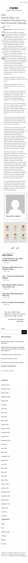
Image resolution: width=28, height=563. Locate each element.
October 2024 (5, 436)
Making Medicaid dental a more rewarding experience (12, 342)
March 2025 (4, 420)
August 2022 (4, 508)
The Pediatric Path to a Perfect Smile (11, 354)
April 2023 (4, 476)
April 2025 (4, 416)
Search (3, 328)
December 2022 (5, 492)
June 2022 (4, 515)
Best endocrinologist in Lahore (9, 358)
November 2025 (5, 389)
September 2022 (5, 504)
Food (2, 528)
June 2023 (4, 468)
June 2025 (4, 408)
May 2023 (4, 472)
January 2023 (5, 488)
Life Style (3, 536)
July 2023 (4, 464)
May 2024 (4, 448)
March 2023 (4, 480)
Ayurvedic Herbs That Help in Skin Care (12, 294)
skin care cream (9, 253)
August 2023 (4, 460)
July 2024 (4, 444)
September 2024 (5, 440)
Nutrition (3, 540)
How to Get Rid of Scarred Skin (13, 302)
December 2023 (5, 456)
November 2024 (5, 432)
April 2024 (4, 452)
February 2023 (5, 484)
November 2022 (5, 496)
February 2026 (5, 385)
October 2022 (5, 500)
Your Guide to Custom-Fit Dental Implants (12, 362)
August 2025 (4, 400)
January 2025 (5, 424)
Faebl (14, 8)
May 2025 (4, 412)
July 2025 (4, 404)
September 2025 (5, 397)
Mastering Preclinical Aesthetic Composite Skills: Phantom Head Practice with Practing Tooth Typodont (13, 348)
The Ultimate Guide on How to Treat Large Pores (13, 286)
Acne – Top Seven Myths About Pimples (13, 277)
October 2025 (5, 393)
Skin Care (3, 543)
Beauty (3, 524)
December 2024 (5, 428)
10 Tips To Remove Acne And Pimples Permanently (12, 259)
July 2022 (4, 512)
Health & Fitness (5, 532)
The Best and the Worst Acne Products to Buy (12, 268)
